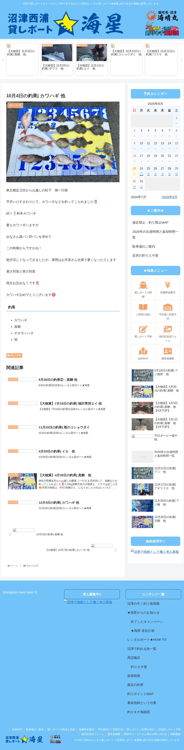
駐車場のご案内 (143, 246)
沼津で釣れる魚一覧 (141, 649)
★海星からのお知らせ (143, 612)
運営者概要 (114, 734)
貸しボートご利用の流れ (140, 729)
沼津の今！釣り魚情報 (143, 603)
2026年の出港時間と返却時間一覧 (155, 234)
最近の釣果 (15, 355)
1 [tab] (84, 81)
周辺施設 (133, 658)
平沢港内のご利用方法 (110, 729)
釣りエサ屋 (139, 667)
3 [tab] (94, 81)
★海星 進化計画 (142, 630)
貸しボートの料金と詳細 (61, 729)
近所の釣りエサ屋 (145, 255)
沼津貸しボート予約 (169, 729)
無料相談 (176, 734)
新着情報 (133, 676)
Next (181, 60)
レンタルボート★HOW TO (146, 639)
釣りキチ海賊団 (138, 712)
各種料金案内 (86, 729)
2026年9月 (169, 197)
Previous (2, 60)
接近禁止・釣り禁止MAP (150, 222)
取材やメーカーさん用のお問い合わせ (145, 734)
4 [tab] (100, 81)
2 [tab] (89, 81)
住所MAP (17, 729)
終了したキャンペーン (147, 622)
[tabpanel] (22, 59)
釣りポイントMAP (140, 694)
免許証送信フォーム (92, 734)
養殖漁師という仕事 (141, 703)
